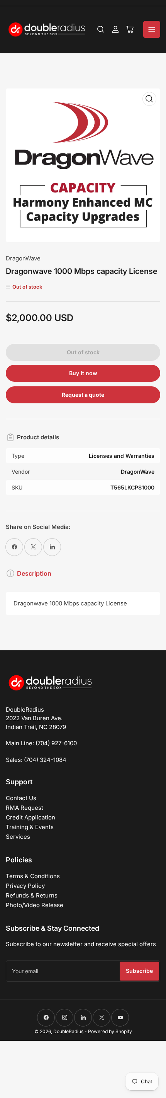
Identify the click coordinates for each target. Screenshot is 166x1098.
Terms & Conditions (33, 876)
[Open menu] (151, 29)
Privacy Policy (25, 885)
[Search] (100, 29)
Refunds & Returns (32, 895)
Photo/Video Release (34, 905)
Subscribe (139, 970)
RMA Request (24, 807)
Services (18, 836)
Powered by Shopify (110, 1031)
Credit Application (30, 817)
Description (34, 573)
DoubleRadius (68, 1031)
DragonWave (23, 258)
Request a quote (83, 394)
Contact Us (21, 798)
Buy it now (83, 373)
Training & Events (30, 827)
